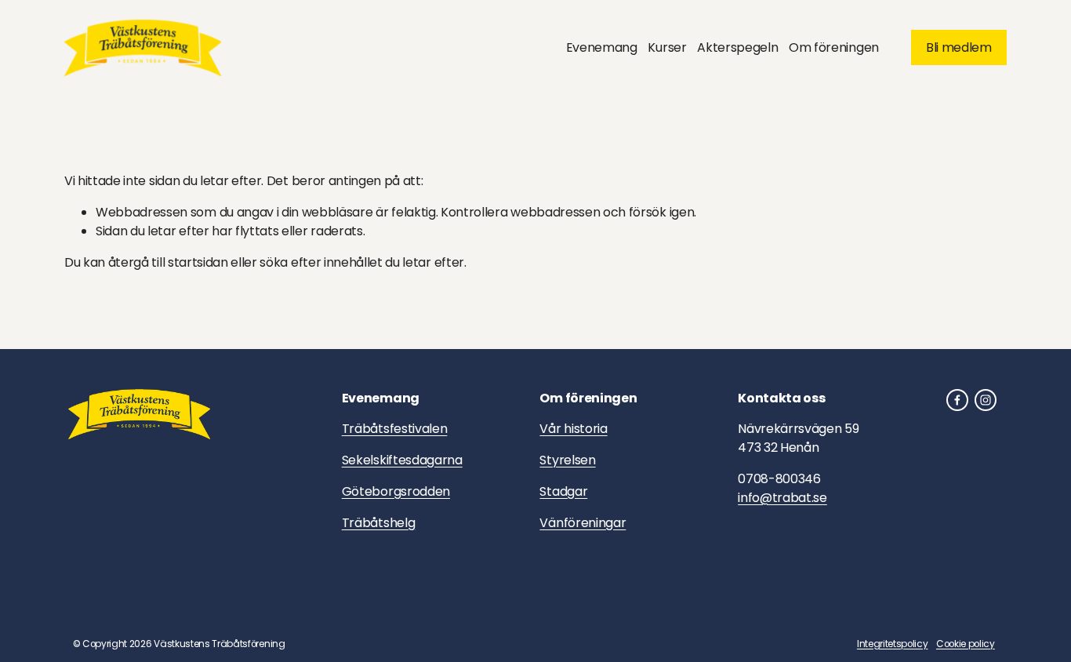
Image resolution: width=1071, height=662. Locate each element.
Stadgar (563, 491)
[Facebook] (957, 400)
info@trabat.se (782, 498)
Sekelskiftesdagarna (402, 460)
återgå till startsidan (168, 262)
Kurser (667, 47)
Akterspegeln (737, 47)
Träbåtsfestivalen (395, 429)
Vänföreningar (582, 523)
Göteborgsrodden (396, 491)
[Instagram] (986, 400)
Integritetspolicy (892, 644)
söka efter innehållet (321, 262)
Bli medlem (959, 47)
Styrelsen (567, 460)
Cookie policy (965, 644)
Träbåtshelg (378, 523)
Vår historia (573, 429)
